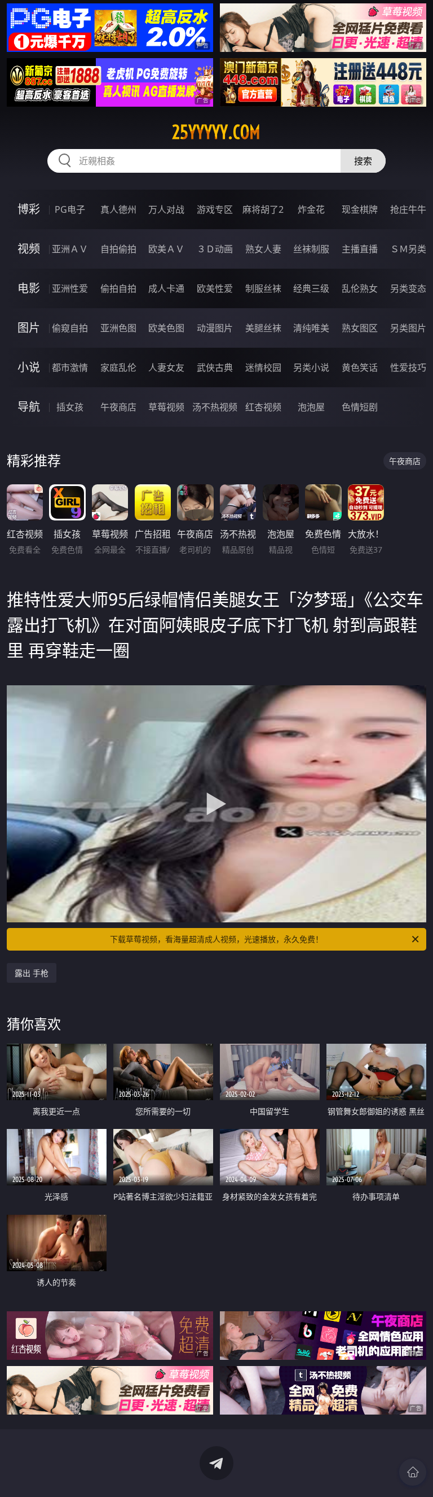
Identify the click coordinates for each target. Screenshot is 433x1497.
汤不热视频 (214, 407)
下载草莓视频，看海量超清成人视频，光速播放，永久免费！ (216, 939)
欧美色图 (166, 328)
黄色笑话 (360, 367)
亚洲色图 (118, 328)
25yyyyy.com (216, 132)
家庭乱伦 (118, 367)
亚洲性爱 (70, 288)
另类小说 (311, 367)
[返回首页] (412, 1472)
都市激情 (70, 367)
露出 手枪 (31, 973)
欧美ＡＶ (166, 249)
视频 (28, 248)
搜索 (363, 161)
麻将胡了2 (263, 209)
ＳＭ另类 (408, 249)
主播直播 (360, 249)
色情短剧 (360, 407)
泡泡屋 (311, 407)
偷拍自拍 (118, 288)
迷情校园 (263, 367)
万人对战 (166, 209)
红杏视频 (263, 407)
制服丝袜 (263, 288)
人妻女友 (166, 367)
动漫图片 (215, 328)
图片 (28, 327)
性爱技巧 (408, 367)
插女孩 (69, 407)
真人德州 (118, 209)
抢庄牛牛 (408, 209)
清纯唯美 (311, 328)
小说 (28, 367)
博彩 (28, 209)
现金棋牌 (360, 209)
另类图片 (408, 328)
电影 (28, 288)
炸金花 (311, 209)
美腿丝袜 (263, 328)
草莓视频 (166, 407)
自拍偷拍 (118, 249)
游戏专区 (215, 209)
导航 (28, 406)
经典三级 (311, 288)
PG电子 (70, 209)
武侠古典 (215, 367)
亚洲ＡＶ (70, 249)
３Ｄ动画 (215, 249)
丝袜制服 (311, 249)
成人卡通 (166, 288)
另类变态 (408, 288)
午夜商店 (118, 407)
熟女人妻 (263, 249)
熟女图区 (360, 328)
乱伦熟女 (360, 288)
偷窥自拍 (70, 328)
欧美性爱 (215, 288)
